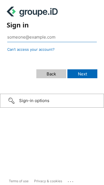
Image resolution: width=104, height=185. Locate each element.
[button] (52, 100)
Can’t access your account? (31, 49)
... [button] (71, 180)
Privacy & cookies (48, 181)
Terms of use (19, 181)
